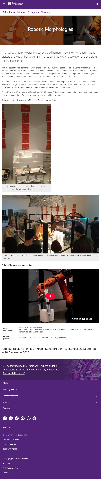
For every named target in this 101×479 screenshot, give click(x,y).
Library (6, 402)
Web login (6, 427)
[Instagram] (29, 418)
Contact (6, 408)
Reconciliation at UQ (14, 373)
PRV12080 (13, 449)
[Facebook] (5, 418)
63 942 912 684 (13, 440)
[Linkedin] (11, 418)
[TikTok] (34, 418)
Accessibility (7, 463)
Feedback (6, 473)
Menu (4, 4)
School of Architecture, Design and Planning (26, 12)
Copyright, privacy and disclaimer (15, 459)
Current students (10, 396)
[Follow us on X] (17, 418)
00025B (13, 444)
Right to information (10, 468)
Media (5, 383)
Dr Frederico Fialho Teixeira (31, 327)
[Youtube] (23, 418)
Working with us (10, 389)
